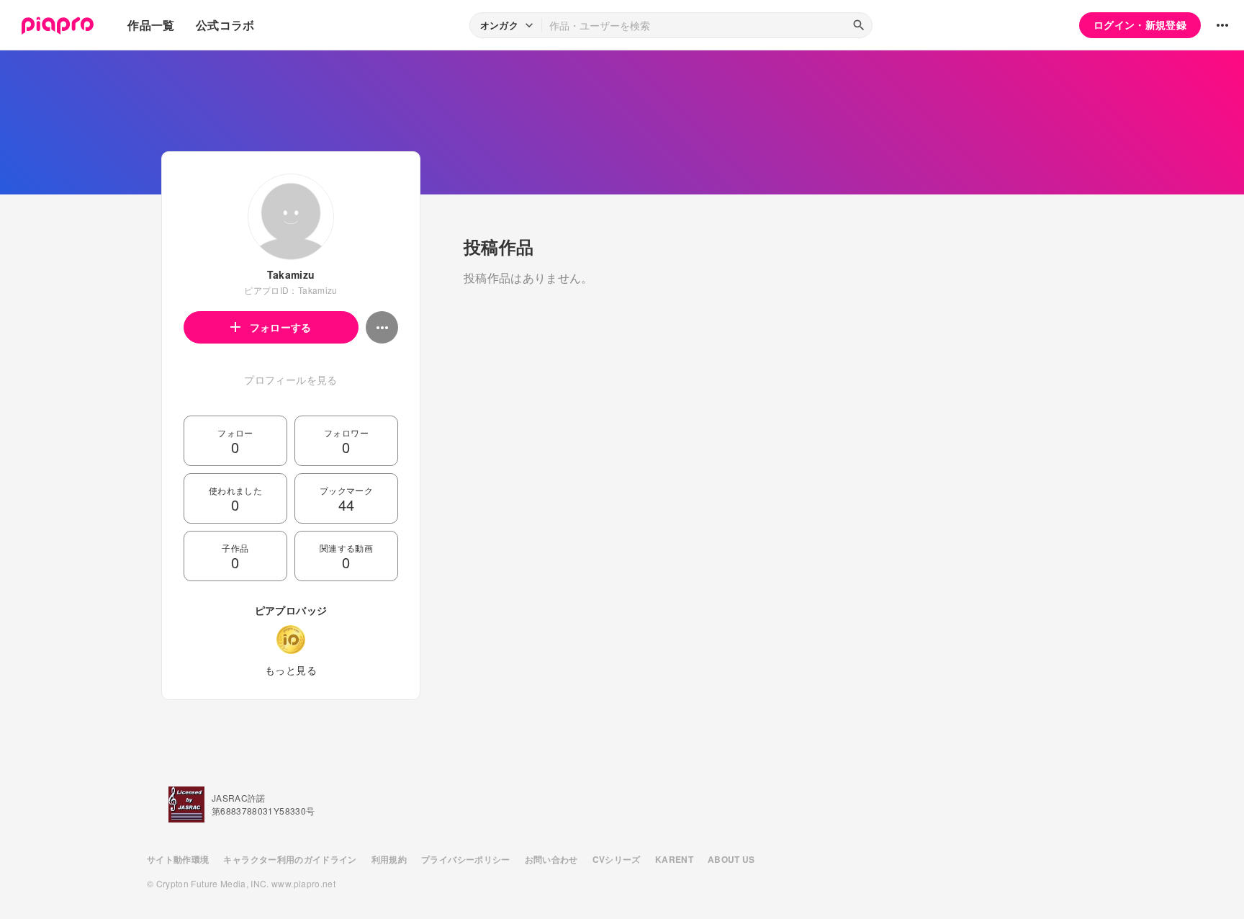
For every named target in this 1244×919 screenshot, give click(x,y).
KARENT (674, 859)
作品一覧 (150, 25)
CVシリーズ (616, 859)
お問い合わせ (551, 859)
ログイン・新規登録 (1140, 24)
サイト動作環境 (178, 859)
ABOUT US (731, 859)
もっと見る (291, 670)
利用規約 (389, 859)
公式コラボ (225, 25)
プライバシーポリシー (465, 859)
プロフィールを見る (290, 379)
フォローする (281, 327)
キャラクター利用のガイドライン (289, 859)
